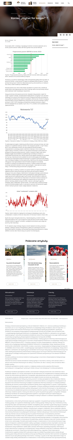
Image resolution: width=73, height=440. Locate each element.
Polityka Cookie (24, 318)
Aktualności (42, 3)
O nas (62, 3)
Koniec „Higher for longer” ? (58, 45)
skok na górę (67, 288)
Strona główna (14, 13)
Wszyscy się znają (23, 3)
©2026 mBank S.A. (9, 318)
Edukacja (50, 3)
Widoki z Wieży (35, 3)
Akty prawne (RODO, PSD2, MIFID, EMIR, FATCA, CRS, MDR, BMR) (43, 318)
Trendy (57, 3)
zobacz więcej (10, 311)
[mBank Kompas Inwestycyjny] (8, 3)
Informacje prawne (63, 318)
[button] (68, 3)
